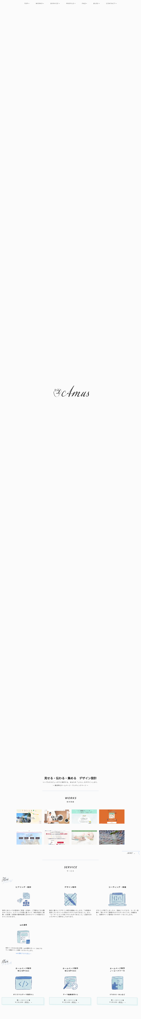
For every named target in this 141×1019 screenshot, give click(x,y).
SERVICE (54, 3)
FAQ (84, 3)
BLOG (95, 3)
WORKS (39, 3)
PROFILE (70, 3)
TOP (26, 3)
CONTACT (110, 3)
